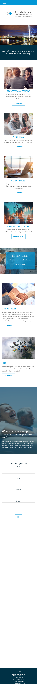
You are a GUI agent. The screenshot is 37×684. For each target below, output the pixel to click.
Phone (18, 490)
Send (18, 517)
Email (18, 478)
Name (18, 467)
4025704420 (20, 676)
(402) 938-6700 (20, 674)
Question (18, 501)
